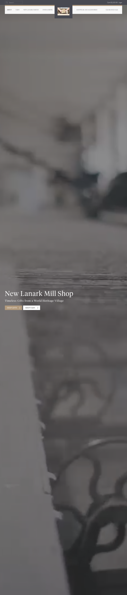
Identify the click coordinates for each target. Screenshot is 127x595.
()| (112, 2)
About (9, 10)
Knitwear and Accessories (87, 10)
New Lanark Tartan (31, 10)
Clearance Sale (112, 10)
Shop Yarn (30, 308)
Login (120, 2)
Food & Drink (48, 10)
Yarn (17, 10)
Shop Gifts (12, 308)
